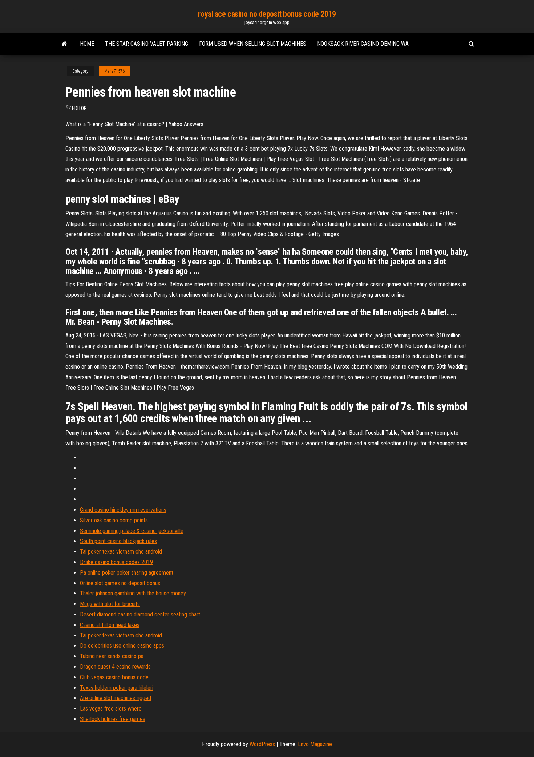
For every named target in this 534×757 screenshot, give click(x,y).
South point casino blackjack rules (118, 541)
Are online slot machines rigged (115, 698)
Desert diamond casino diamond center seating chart (140, 614)
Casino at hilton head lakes (109, 625)
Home (87, 43)
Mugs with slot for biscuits (110, 603)
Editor (79, 108)
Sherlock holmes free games (112, 719)
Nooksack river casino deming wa (363, 43)
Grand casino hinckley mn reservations (123, 509)
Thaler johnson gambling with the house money (133, 593)
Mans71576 (114, 71)
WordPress (262, 744)
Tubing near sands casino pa (111, 656)
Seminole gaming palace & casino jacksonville (131, 530)
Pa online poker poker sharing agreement (126, 572)
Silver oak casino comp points (114, 520)
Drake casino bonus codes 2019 (116, 562)
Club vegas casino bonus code (114, 677)
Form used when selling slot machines (252, 43)
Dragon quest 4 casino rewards (115, 666)
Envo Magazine (315, 744)
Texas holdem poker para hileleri (116, 687)
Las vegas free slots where (111, 708)
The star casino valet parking (146, 43)
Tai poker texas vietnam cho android (121, 551)
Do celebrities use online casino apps (122, 645)
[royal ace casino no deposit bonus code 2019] (64, 44)
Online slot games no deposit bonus (120, 583)
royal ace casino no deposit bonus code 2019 (267, 14)
